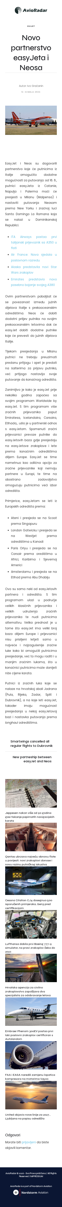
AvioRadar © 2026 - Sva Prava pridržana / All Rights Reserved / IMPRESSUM (31, 1175)
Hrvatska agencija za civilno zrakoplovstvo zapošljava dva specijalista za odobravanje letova (28, 991)
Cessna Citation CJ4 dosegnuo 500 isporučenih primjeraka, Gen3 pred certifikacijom (28, 904)
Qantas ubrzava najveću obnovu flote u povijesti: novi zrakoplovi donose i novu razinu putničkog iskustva (30, 860)
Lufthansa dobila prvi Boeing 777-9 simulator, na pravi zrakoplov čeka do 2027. (30, 947)
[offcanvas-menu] (5, 9)
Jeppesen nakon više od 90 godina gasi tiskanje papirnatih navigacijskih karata (29, 816)
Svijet (31, 26)
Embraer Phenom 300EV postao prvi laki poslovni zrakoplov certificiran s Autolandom (29, 1035)
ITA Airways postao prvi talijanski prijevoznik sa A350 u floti (34, 242)
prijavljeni (29, 1142)
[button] (57, 9)
